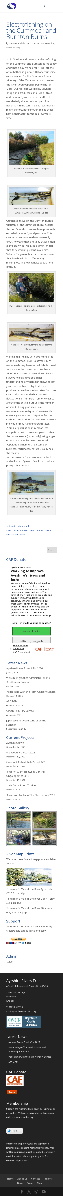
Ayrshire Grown (15, 743)
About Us (22, 1178)
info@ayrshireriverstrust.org (22, 1011)
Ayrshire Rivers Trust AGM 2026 (24, 668)
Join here (16, 1131)
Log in (9, 961)
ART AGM (11, 701)
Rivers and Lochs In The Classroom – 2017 (30, 795)
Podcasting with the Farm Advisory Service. (31, 691)
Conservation (47, 43)
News (20, 1183)
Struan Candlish (17, 43)
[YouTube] (44, 1192)
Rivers (30, 1183)
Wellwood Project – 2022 (20, 752)
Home (10, 1178)
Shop (40, 1183)
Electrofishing (13, 47)
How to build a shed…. (18, 526)
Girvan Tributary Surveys (20, 711)
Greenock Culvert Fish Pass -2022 (25, 762)
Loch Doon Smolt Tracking (21, 785)
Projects (48, 1178)
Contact (35, 1178)
